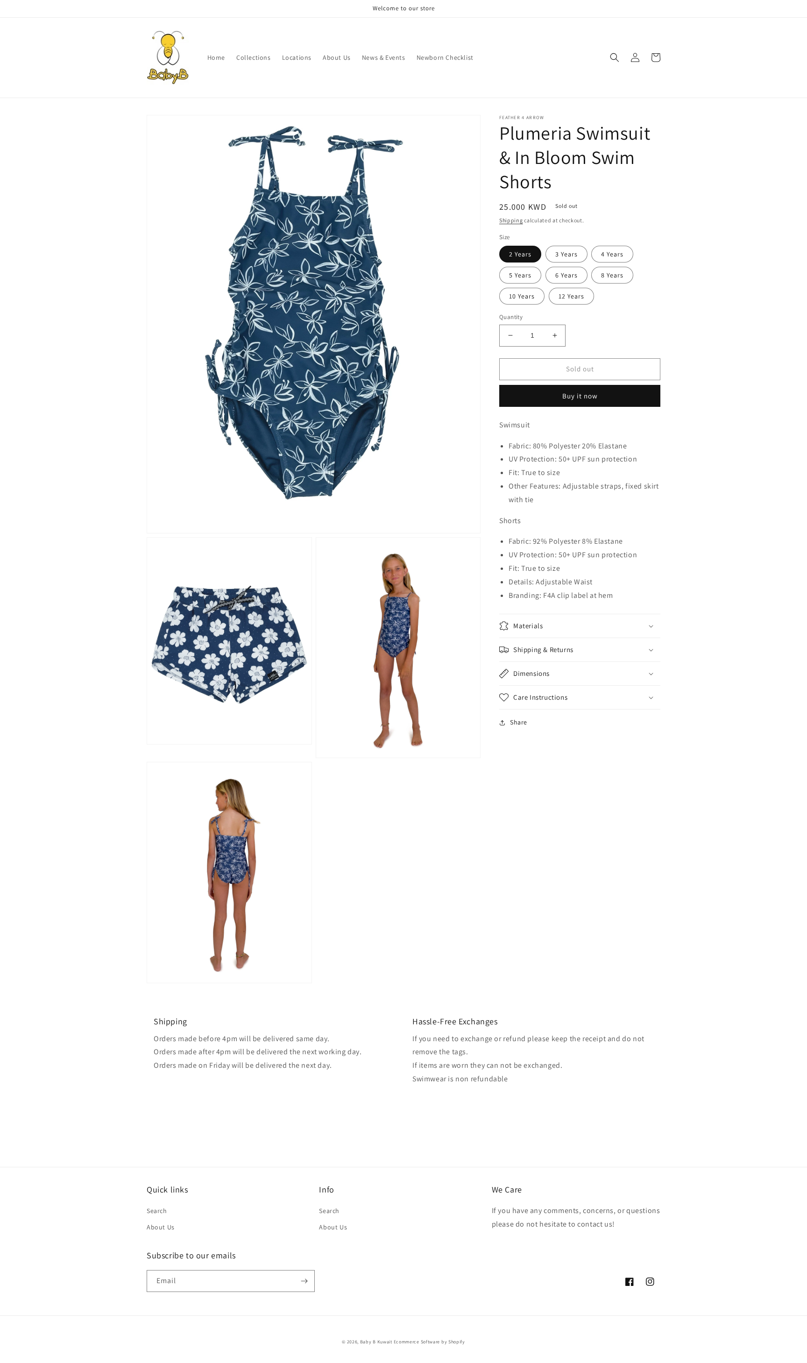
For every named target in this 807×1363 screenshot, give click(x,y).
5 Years (520, 275)
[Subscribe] (304, 1281)
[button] (614, 57)
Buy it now (580, 395)
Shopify (456, 1342)
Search (157, 1211)
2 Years (520, 254)
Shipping (511, 220)
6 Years (566, 275)
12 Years (571, 296)
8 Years (612, 275)
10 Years (522, 296)
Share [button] (518, 722)
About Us (161, 1227)
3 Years (566, 254)
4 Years (612, 254)
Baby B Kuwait (376, 1342)
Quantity (511, 317)
